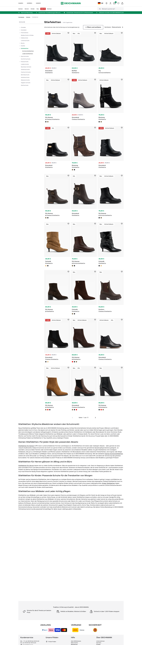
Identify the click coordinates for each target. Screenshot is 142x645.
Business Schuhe (26, 67)
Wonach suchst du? (108, 9)
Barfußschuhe (25, 74)
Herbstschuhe (25, 77)
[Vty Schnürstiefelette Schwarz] (111, 53)
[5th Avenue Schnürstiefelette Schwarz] (111, 196)
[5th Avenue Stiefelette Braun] (57, 292)
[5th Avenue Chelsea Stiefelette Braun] (47, 121)
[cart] (122, 3)
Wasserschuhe (25, 80)
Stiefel (23, 45)
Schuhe (28, 17)
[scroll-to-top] (138, 641)
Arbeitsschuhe (25, 69)
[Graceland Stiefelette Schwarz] (57, 53)
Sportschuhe (25, 56)
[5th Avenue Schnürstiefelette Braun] (101, 217)
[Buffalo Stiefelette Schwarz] (84, 53)
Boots (22, 43)
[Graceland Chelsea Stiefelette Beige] (47, 361)
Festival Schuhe (26, 72)
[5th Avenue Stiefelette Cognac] (76, 361)
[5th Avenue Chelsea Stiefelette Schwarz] (57, 100)
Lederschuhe (25, 64)
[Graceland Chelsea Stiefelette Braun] (84, 388)
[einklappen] (20, 48)
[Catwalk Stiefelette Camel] (57, 244)
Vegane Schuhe (25, 82)
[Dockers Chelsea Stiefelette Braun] (111, 292)
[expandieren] (20, 27)
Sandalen (24, 30)
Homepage (21, 17)
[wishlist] (118, 3)
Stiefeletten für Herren (26, 465)
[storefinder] (106, 3)
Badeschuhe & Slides (27, 35)
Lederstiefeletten (27, 53)
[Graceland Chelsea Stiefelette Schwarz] (57, 340)
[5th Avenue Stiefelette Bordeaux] (72, 361)
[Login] (110, 3)
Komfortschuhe (25, 59)
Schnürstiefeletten (28, 51)
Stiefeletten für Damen (26, 446)
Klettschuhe (24, 85)
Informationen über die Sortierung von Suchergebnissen (61, 27)
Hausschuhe (24, 61)
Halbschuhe (24, 38)
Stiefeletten (24, 48)
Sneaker (23, 27)
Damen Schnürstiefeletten (114, 454)
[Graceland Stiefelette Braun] (84, 196)
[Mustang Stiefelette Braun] (101, 121)
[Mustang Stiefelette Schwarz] (111, 100)
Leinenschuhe (25, 40)
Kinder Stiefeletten (108, 483)
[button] (78, 27)
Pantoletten (24, 32)
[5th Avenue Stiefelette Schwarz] (74, 361)
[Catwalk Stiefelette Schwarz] (47, 265)
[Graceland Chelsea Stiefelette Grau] (84, 100)
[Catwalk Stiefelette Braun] (84, 292)
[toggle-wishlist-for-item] (68, 33)
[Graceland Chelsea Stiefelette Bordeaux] (76, 409)
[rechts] (95, 418)
